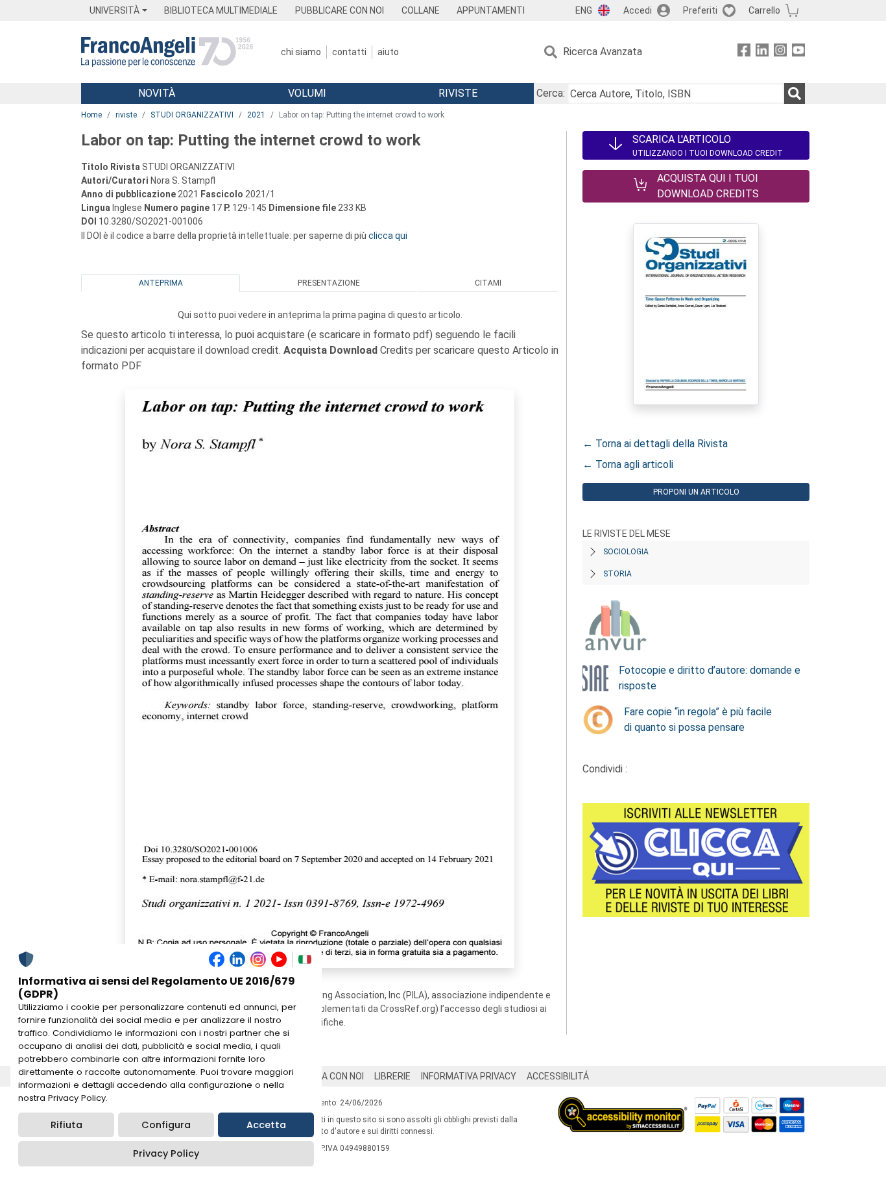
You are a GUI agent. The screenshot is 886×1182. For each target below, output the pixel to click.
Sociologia (626, 551)
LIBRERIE (392, 1076)
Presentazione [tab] (329, 283)
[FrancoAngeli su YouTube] (798, 52)
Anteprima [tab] (161, 283)
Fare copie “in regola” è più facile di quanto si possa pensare (698, 719)
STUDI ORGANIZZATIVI (191, 114)
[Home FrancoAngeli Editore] (167, 51)
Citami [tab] (488, 283)
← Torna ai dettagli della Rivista (655, 443)
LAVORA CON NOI (329, 1076)
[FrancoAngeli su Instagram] (780, 52)
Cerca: (550, 93)
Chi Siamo (301, 52)
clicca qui (387, 235)
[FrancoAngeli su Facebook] (743, 52)
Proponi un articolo (696, 492)
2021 (256, 114)
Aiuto (388, 52)
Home (91, 114)
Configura (166, 1124)
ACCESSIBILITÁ (558, 1076)
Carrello (764, 10)
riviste (126, 114)
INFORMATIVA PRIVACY (468, 1076)
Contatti (349, 52)
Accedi (637, 10)
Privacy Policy (166, 1153)
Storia (617, 573)
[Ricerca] (794, 93)
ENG (583, 10)
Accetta (266, 1124)
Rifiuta (66, 1124)
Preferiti (700, 10)
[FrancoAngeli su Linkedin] (762, 52)
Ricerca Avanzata (602, 51)
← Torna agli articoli (627, 464)
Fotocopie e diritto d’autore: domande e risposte (709, 678)
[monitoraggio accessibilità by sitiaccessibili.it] (623, 1104)
